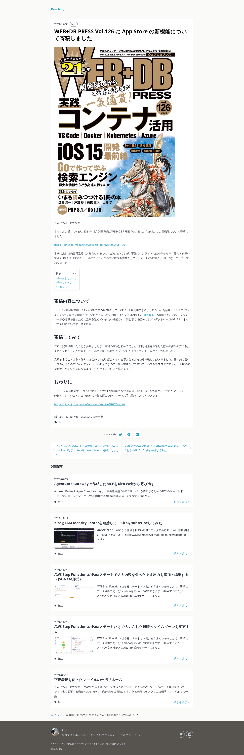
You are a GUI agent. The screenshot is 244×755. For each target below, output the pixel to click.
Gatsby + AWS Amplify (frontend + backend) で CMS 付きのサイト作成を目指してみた (156, 448)
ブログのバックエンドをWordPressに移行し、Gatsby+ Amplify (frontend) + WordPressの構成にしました (87, 450)
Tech (73, 24)
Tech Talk (148, 315)
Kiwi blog (57, 9)
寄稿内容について (66, 278)
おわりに (62, 286)
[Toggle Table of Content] (72, 273)
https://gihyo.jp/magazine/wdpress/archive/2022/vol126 (89, 245)
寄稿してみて (64, 282)
